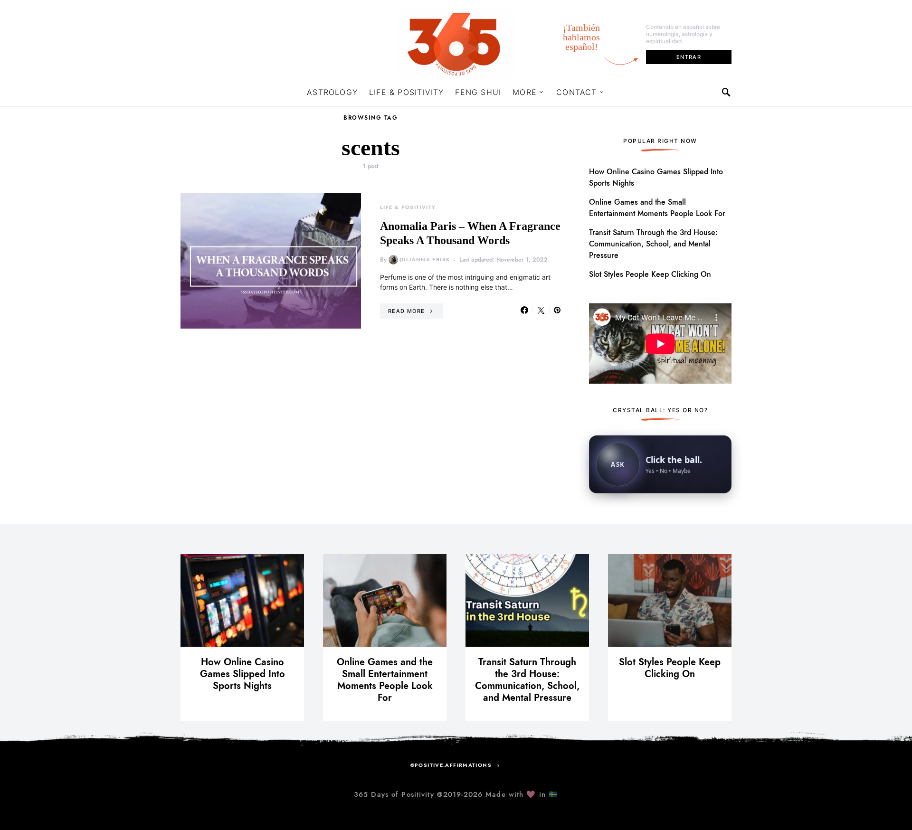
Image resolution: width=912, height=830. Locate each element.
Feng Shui (478, 92)
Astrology (332, 92)
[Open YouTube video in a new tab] (660, 342)
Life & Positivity (406, 92)
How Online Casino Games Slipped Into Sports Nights (242, 673)
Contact (576, 92)
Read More (406, 311)
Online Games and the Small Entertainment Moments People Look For (385, 679)
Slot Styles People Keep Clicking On (650, 274)
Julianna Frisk (425, 259)
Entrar (688, 57)
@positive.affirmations (451, 765)
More (525, 92)
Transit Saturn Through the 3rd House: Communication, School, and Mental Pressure (653, 244)
